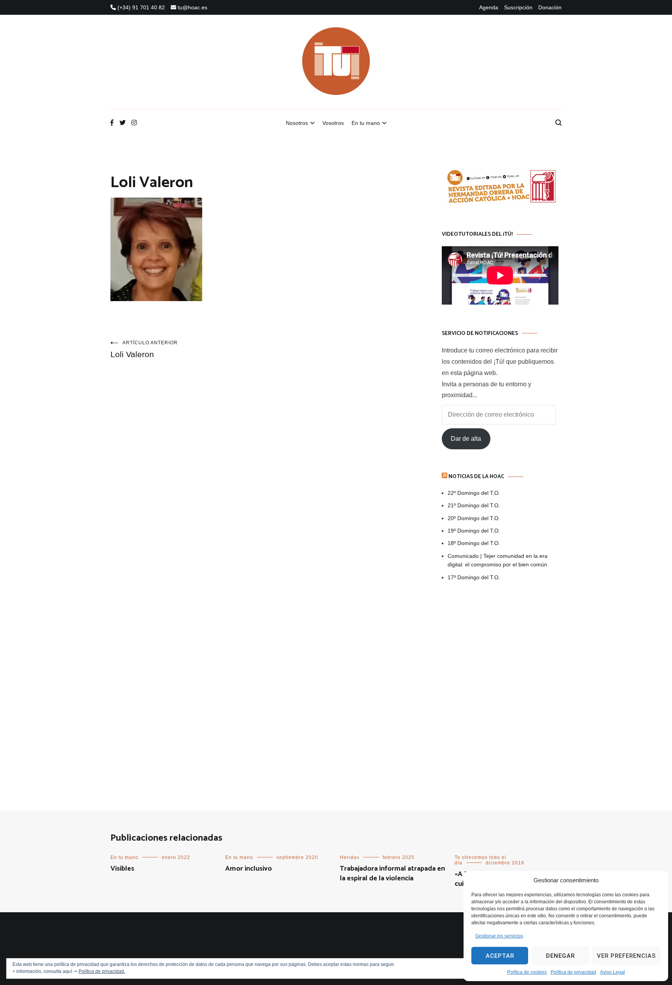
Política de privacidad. (102, 971)
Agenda (488, 7)
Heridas (349, 857)
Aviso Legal (612, 972)
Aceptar (500, 955)
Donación (550, 7)
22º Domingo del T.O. (474, 493)
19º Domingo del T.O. (474, 531)
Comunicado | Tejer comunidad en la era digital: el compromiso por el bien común (498, 560)
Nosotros (297, 123)
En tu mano (366, 123)
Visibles (122, 869)
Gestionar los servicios (499, 936)
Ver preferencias (626, 955)
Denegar (560, 955)
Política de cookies (527, 972)
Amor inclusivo (248, 869)
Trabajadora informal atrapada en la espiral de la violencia (392, 873)
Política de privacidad (573, 972)
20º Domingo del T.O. (474, 518)
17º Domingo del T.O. (474, 577)
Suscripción (518, 7)
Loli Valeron (144, 349)
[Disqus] (260, 479)
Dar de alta (466, 438)
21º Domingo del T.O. (474, 505)
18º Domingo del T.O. (474, 543)
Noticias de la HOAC (476, 476)
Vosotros (333, 123)
